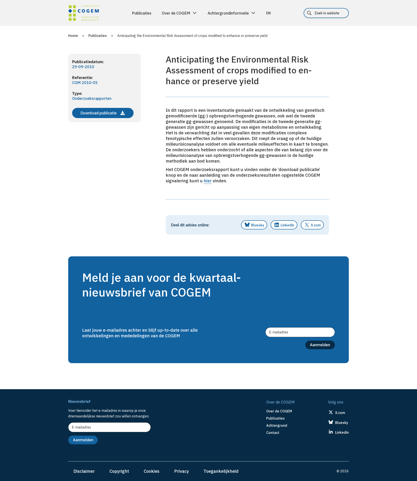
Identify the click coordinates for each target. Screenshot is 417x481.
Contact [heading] (272, 432)
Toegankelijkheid (221, 471)
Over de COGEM (176, 13)
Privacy (181, 471)
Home (73, 35)
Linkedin (287, 225)
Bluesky (257, 225)
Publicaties (141, 13)
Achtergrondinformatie (228, 13)
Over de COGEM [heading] (279, 411)
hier (208, 181)
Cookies (151, 471)
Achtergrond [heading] (276, 425)
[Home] (83, 13)
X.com (316, 225)
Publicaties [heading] (275, 418)
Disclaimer (84, 471)
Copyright (119, 471)
